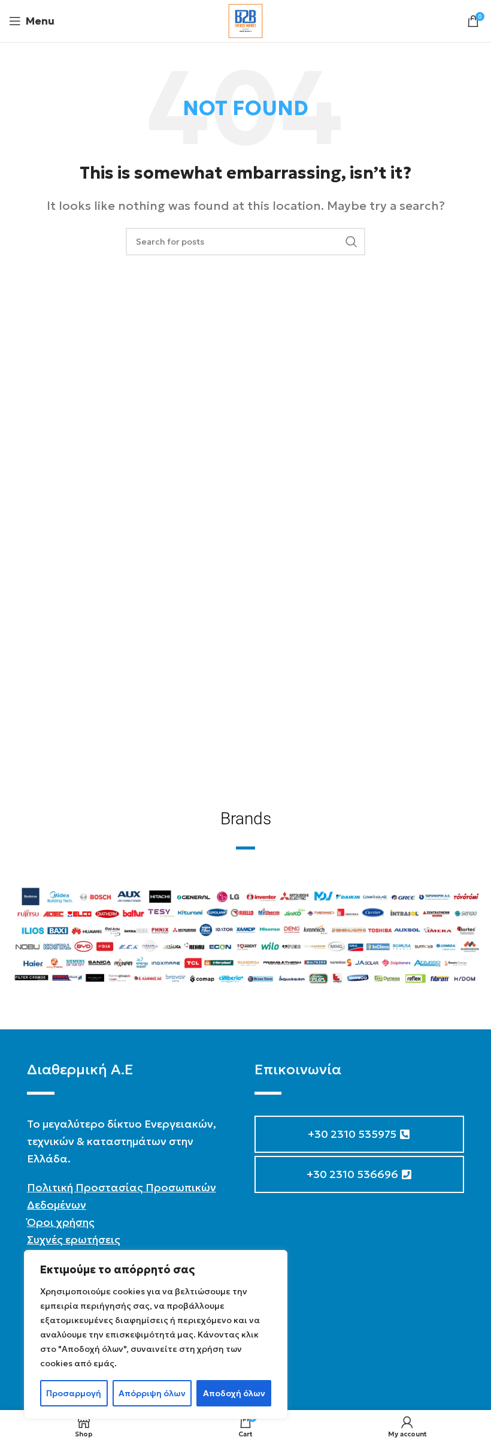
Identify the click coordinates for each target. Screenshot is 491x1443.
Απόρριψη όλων (152, 1393)
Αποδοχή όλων (234, 1393)
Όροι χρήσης (61, 1222)
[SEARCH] (351, 241)
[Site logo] (245, 19)
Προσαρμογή (73, 1393)
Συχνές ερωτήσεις (73, 1239)
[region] (155, 1334)
